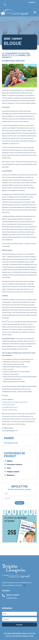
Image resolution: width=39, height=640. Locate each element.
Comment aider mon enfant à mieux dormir (14, 402)
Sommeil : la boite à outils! (10, 410)
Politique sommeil (13, 472)
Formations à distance (14, 464)
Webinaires (10, 475)
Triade (31, 636)
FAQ (24, 585)
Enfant (22, 60)
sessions (18, 416)
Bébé (18, 60)
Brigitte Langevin (9, 60)
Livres (9, 468)
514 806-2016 (11, 598)
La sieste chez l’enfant (8, 404)
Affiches (9, 461)
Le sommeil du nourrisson (9, 407)
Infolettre (32, 2)
